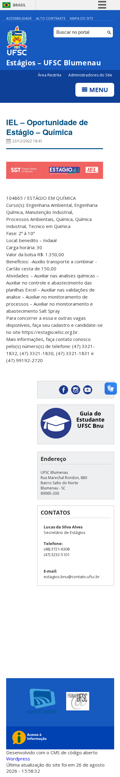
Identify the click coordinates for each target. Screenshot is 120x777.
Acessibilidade (19, 18)
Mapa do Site (81, 18)
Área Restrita (50, 75)
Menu (98, 90)
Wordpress (18, 759)
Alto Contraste (51, 18)
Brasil (19, 5)
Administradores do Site (90, 75)
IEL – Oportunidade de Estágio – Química (47, 127)
